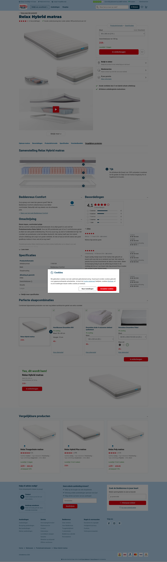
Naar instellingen (87, 289)
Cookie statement (89, 281)
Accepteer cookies (106, 289)
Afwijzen (110, 281)
